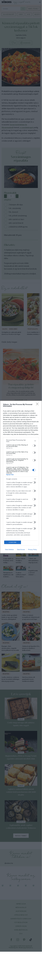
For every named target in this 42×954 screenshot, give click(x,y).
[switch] (34, 446)
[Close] (38, 405)
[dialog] (21, 477)
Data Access (21, 549)
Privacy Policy (32, 549)
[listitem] (21, 440)
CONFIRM (12, 542)
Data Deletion (9, 549)
